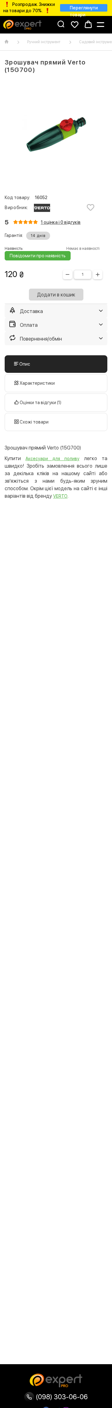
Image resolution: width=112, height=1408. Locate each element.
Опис (24, 364)
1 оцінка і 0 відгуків (61, 222)
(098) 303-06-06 (61, 1397)
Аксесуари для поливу (52, 458)
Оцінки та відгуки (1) (40, 402)
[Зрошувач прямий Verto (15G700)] (56, 134)
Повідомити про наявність (38, 255)
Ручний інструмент (43, 42)
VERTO (60, 496)
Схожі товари (34, 421)
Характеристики (37, 383)
